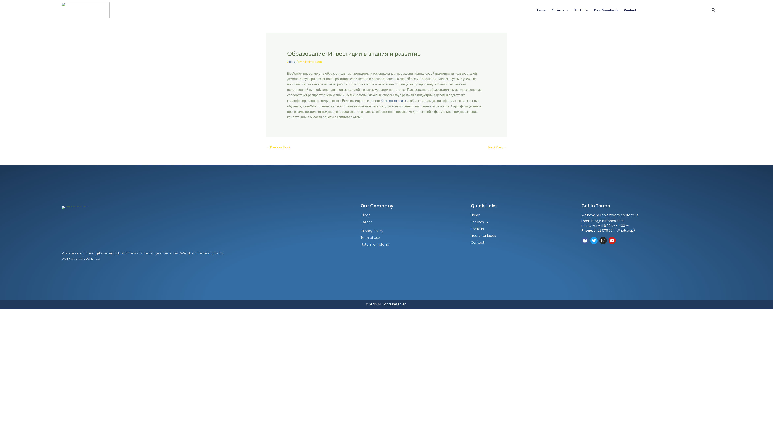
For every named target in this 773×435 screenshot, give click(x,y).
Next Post (497, 147)
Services (558, 10)
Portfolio (581, 10)
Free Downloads (606, 10)
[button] (713, 10)
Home (541, 10)
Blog (292, 62)
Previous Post (278, 147)
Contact (630, 10)
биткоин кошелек (393, 101)
